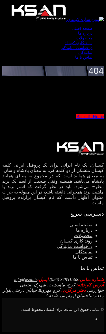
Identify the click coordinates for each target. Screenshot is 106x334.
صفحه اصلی (82, 28)
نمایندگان (85, 52)
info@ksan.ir (25, 279)
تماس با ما (83, 57)
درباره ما (85, 33)
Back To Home (90, 116)
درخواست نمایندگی (76, 48)
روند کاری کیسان (78, 43)
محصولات (84, 38)
